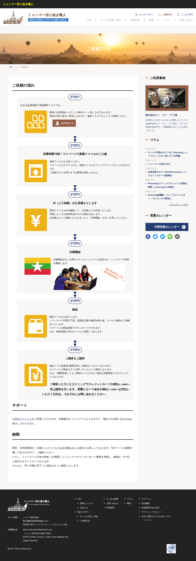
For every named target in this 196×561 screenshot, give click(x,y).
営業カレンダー (87, 503)
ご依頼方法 (167, 14)
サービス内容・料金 (110, 20)
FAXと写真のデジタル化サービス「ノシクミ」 (156, 518)
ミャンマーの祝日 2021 (159, 164)
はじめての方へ (146, 14)
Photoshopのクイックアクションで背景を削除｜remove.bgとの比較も (167, 185)
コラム (166, 20)
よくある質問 (187, 14)
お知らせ (84, 507)
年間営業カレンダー (167, 227)
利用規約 (110, 507)
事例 (151, 20)
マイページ (146, 499)
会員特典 (135, 20)
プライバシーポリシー (151, 512)
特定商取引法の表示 (150, 507)
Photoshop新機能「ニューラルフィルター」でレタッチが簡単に (166, 197)
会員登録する (67, 123)
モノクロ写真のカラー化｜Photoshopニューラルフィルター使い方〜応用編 (167, 154)
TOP (89, 20)
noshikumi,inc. (26, 548)
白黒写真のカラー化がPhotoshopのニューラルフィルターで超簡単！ (167, 174)
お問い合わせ (186, 20)
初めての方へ (83, 512)
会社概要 (145, 503)
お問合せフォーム (22, 419)
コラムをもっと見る (178, 204)
